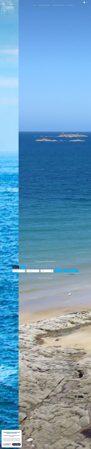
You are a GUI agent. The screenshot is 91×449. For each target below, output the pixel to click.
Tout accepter (16, 444)
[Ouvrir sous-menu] (36, 5)
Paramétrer (6, 444)
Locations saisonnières (44, 5)
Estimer (23, 267)
